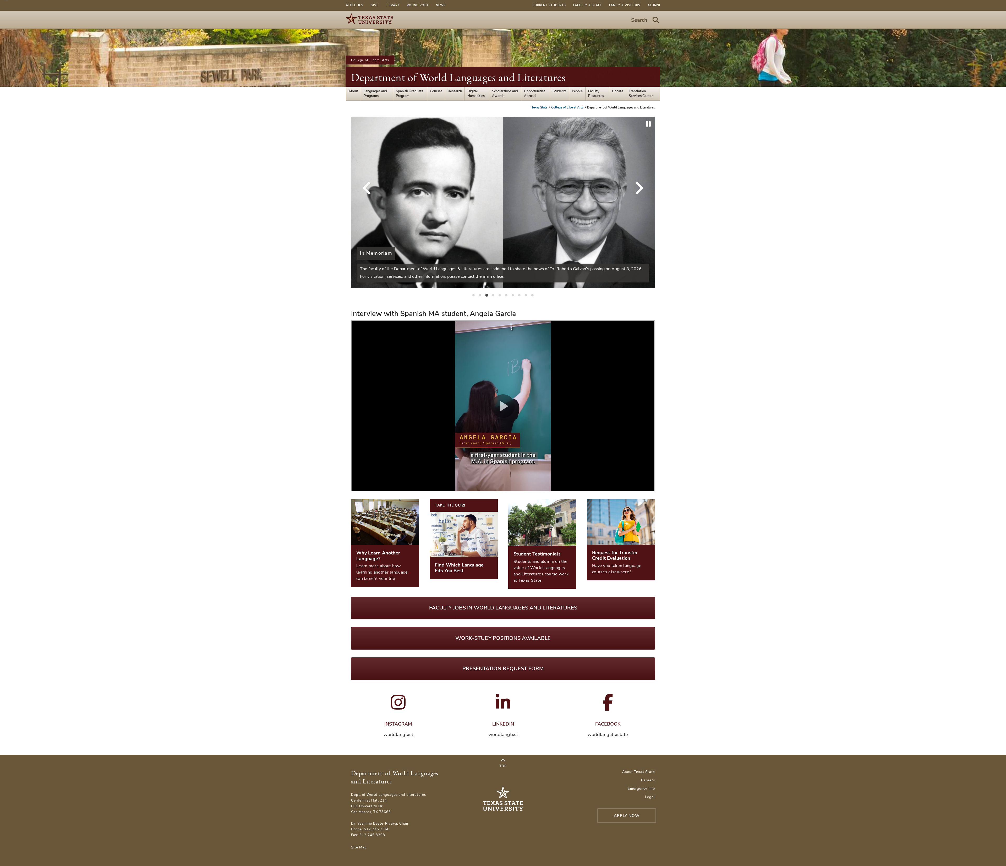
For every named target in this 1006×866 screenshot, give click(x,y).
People (577, 91)
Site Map (359, 847)
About (353, 91)
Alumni (654, 5)
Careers (648, 780)
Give (374, 5)
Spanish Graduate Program (409, 93)
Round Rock (418, 5)
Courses (436, 91)
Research (455, 91)
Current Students (549, 5)
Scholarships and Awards (505, 93)
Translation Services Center (641, 93)
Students (559, 91)
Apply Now (627, 815)
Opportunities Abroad (534, 93)
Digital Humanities (476, 93)
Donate (617, 91)
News (441, 5)
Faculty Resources (596, 93)
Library (393, 5)
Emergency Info (641, 788)
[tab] (473, 294)
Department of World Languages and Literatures (458, 77)
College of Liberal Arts (370, 60)
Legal (650, 797)
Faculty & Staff (587, 5)
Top (503, 766)
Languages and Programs (375, 93)
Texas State (540, 107)
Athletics (354, 5)
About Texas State (638, 772)
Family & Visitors (624, 5)
